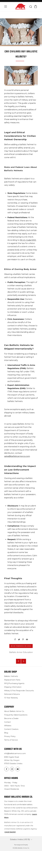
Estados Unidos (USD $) (20, 839)
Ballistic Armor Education (21, 652)
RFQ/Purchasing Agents (14, 683)
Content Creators (11, 729)
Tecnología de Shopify (21, 845)
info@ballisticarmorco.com (15, 753)
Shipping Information (12, 687)
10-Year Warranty (11, 698)
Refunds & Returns (12, 694)
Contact (7, 722)
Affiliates (7, 726)
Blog (6, 733)
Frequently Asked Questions (15, 715)
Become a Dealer (11, 718)
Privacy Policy (10, 736)
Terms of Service (11, 740)
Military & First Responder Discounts (19, 691)
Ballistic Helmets (11, 676)
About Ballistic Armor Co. (14, 711)
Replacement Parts (12, 680)
